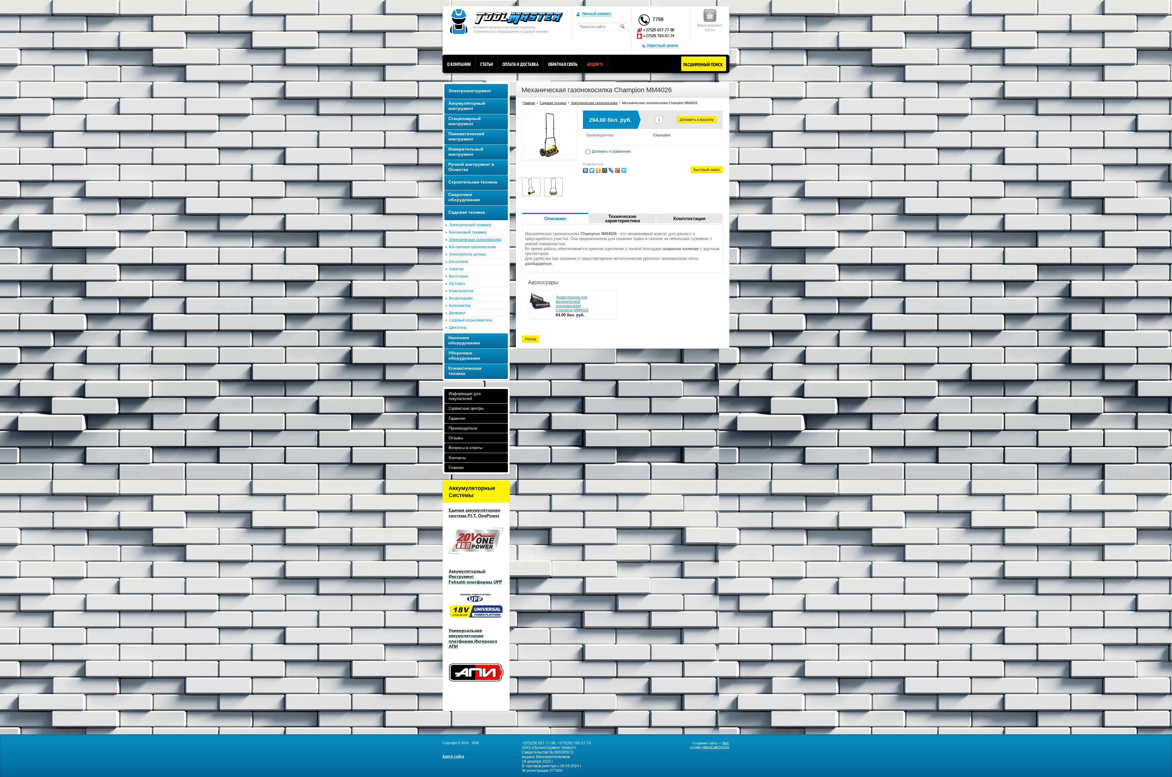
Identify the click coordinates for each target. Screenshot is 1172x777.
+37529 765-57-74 (658, 36)
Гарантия (457, 418)
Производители (463, 428)
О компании (459, 64)
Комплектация (689, 218)
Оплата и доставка (520, 64)
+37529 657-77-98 (658, 30)
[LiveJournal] (611, 170)
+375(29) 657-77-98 (538, 743)
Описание (555, 218)
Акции (595, 64)
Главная (456, 467)
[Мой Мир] (604, 170)
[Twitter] (591, 170)
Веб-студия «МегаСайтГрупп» (709, 745)
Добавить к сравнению (611, 151)
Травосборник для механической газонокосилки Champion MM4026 (572, 303)
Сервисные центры (466, 408)
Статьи (486, 64)
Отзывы (456, 438)
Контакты (457, 458)
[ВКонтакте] (585, 170)
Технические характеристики (622, 218)
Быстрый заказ (706, 170)
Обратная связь (562, 64)
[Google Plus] (617, 170)
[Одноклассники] (598, 170)
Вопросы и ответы (465, 447)
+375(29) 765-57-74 (574, 743)
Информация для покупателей (465, 396)
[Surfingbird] (623, 170)
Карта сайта (453, 756)
